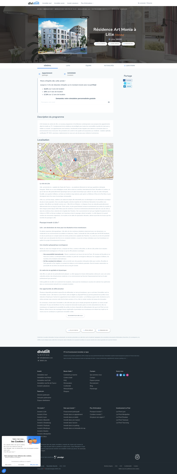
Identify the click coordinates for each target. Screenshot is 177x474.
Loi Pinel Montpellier (123, 414)
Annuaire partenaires (44, 397)
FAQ (65, 380)
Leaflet (81, 179)
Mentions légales (108, 466)
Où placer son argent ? (97, 417)
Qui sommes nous (96, 375)
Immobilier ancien (59, 3)
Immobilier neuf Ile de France (46, 383)
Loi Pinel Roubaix (122, 417)
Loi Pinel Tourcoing (122, 423)
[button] (75, 160)
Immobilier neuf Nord (44, 377)
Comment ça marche (70, 375)
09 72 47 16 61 (44, 355)
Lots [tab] (68, 65)
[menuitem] (47, 3)
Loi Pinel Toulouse (122, 420)
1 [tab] (59, 57)
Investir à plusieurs (72, 3)
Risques (66, 391)
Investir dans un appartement (73, 414)
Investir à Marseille (43, 420)
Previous (36, 36)
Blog (91, 386)
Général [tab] (47, 65)
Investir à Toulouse (43, 425)
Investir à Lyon (42, 417)
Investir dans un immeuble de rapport (76, 428)
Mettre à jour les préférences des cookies (129, 468)
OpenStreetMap (103, 179)
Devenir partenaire (43, 395)
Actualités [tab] (109, 65)
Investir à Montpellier (44, 434)
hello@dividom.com (46, 358)
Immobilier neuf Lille (44, 380)
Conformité (67, 386)
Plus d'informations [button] (86, 3)
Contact (92, 377)
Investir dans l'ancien (70, 423)
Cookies (136, 466)
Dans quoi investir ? (69, 408)
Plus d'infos (101, 43)
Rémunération (68, 388)
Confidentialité (128, 466)
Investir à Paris (42, 414)
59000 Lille (43, 360)
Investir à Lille (41, 411)
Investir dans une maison (72, 420)
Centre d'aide (68, 377)
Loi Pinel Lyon (120, 411)
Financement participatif (71, 411)
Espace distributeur (43, 400)
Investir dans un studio (71, 417)
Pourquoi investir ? (96, 411)
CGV (121, 466)
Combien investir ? (96, 414)
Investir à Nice (42, 436)
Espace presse (95, 380)
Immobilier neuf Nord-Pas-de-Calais (65, 9)
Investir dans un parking (71, 425)
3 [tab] (65, 57)
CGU (116, 466)
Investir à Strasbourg (44, 423)
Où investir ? (41, 408)
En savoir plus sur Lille (75, 315)
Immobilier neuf (46, 3)
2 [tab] (62, 57)
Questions (130, 65)
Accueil (39, 9)
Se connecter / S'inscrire (145, 3)
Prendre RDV (129, 43)
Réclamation (68, 383)
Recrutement (94, 383)
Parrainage (93, 388)
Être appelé (115, 43)
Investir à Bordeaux (43, 428)
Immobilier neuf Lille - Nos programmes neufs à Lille (94, 9)
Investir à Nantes (42, 431)
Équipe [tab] (88, 65)
